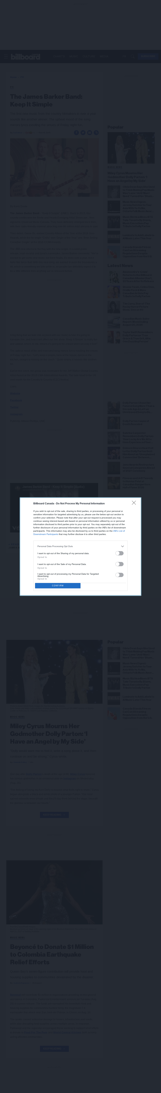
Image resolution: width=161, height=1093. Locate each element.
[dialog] (80, 547)
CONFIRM (58, 585)
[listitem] (80, 546)
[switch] (119, 553)
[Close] (135, 504)
